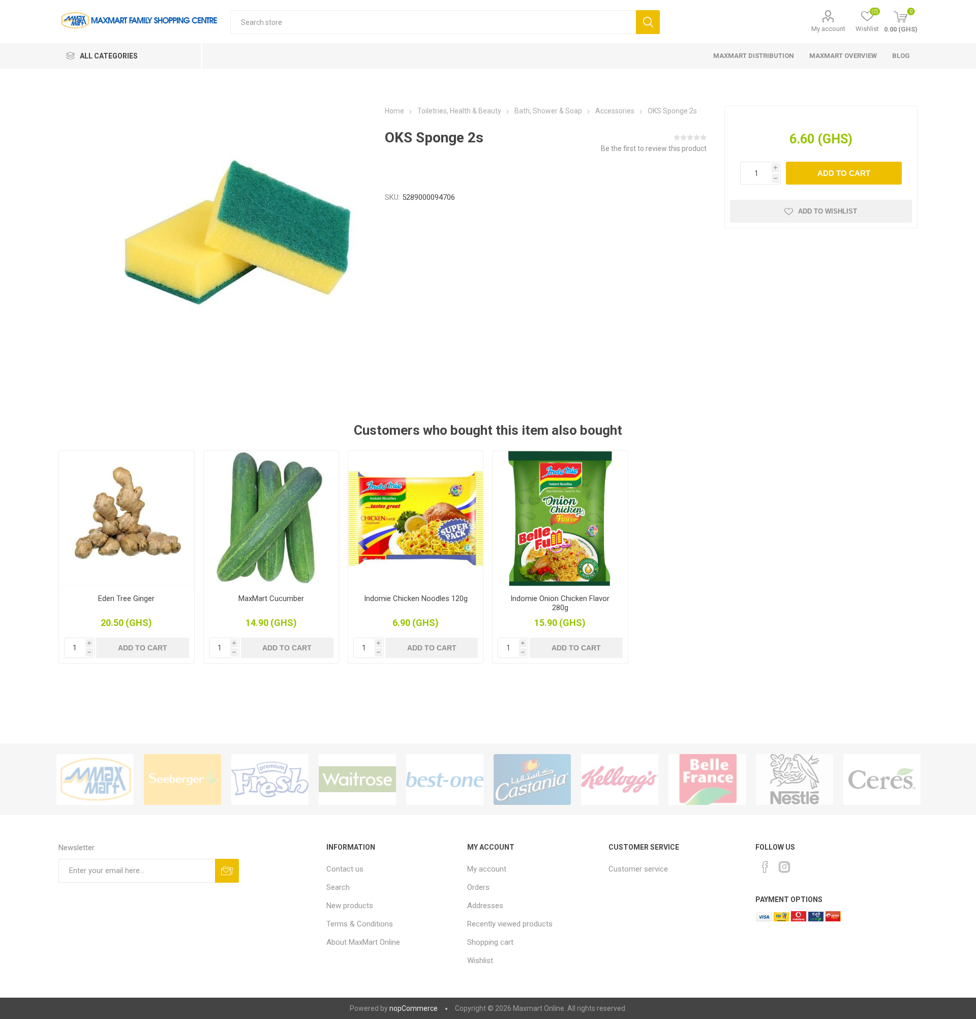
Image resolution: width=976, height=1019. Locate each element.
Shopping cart (490, 942)
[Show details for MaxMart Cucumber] (271, 518)
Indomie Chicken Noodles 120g (416, 598)
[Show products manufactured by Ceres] (882, 779)
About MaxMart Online (363, 942)
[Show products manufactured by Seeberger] (182, 779)
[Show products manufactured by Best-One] (444, 779)
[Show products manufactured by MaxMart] (95, 779)
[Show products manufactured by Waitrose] (357, 779)
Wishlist (480, 960)
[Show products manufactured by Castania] (532, 779)
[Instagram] (784, 867)
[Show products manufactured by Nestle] (794, 779)
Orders (478, 887)
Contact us (344, 869)
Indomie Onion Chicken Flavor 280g (559, 603)
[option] (95, 779)
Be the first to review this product (654, 148)
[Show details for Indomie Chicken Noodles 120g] (415, 518)
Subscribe (227, 871)
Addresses (485, 905)
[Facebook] (765, 867)
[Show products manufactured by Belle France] (707, 779)
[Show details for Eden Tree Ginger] (126, 518)
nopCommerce (413, 1008)
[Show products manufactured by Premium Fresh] (270, 779)
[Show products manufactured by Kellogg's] (619, 779)
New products (349, 905)
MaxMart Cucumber (271, 598)
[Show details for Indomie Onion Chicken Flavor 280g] (560, 518)
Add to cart (843, 173)
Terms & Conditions (359, 923)
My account (828, 29)
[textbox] (433, 22)
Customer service (638, 869)
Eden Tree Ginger (126, 598)
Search (648, 22)
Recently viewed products (510, 923)
